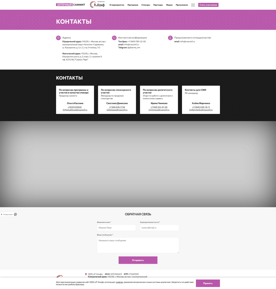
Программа (133, 5)
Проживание (182, 5)
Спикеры (145, 5)
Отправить (138, 260)
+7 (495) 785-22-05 (137, 41)
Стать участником (208, 5)
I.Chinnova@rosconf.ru (159, 109)
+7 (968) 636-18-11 (201, 107)
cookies (119, 282)
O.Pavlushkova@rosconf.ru (75, 109)
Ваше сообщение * (105, 235)
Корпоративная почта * (150, 222)
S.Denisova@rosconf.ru (117, 109)
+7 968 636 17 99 (117, 107)
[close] (1, 214)
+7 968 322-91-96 (159, 107)
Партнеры (158, 5)
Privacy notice (7, 214)
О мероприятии (117, 5)
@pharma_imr (134, 47)
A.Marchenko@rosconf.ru (201, 109)
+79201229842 (75, 107)
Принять (208, 283)
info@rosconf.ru (131, 44)
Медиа (169, 5)
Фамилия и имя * (104, 222)
